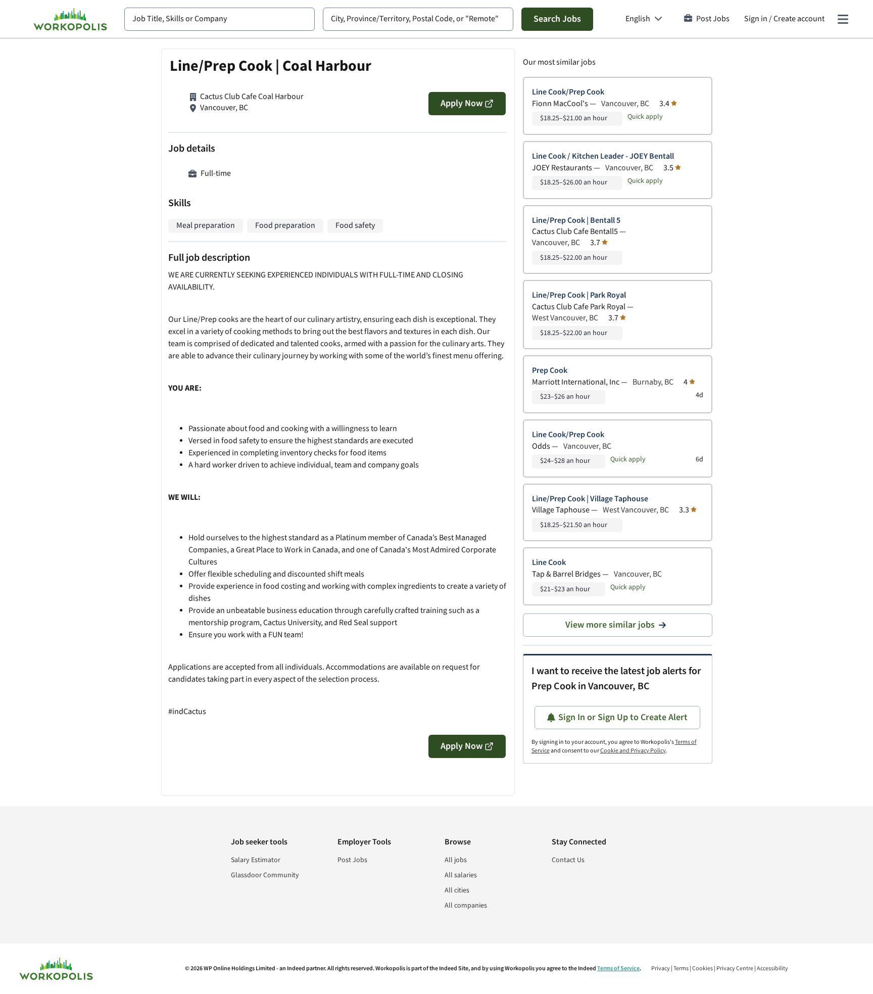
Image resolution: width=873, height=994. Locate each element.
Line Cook (549, 562)
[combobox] (219, 19)
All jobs (456, 860)
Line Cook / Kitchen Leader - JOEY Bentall (603, 156)
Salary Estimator (255, 860)
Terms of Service (618, 968)
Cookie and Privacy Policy (633, 750)
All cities (457, 890)
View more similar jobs (610, 625)
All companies (466, 905)
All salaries (461, 875)
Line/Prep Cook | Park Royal (579, 295)
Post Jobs (713, 19)
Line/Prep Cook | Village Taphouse (590, 499)
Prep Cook (549, 370)
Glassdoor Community (265, 875)
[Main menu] (843, 19)
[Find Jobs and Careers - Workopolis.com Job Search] (70, 19)
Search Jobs (557, 19)
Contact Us (568, 860)
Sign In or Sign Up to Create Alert (623, 717)
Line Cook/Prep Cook (568, 92)
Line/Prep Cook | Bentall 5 (576, 220)
